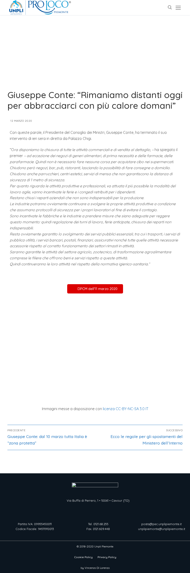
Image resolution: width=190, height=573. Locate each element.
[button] (95, 288)
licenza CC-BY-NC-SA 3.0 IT (125, 408)
